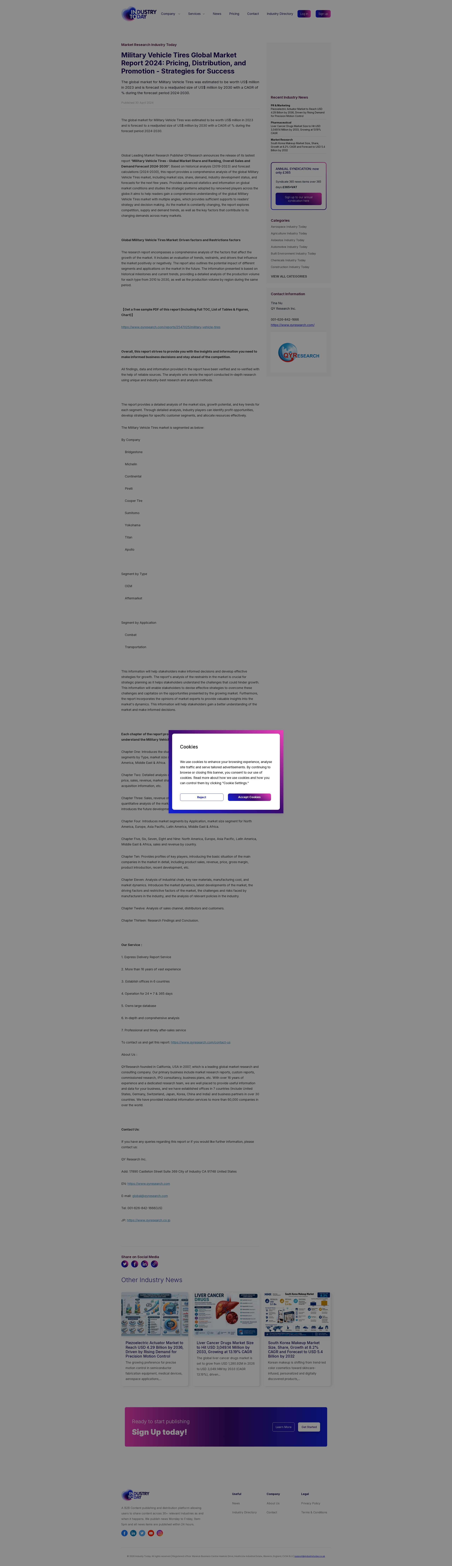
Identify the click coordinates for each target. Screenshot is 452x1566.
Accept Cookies (249, 797)
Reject (201, 797)
